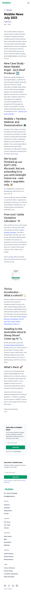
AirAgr (24, 316)
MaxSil (13, 321)
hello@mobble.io (9, 496)
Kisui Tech (7, 321)
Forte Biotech (14, 319)
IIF (23, 319)
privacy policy (17, 451)
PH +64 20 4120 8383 (10, 493)
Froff (20, 319)
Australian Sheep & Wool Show (13, 345)
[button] (28, 3)
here (16, 153)
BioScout (6, 319)
